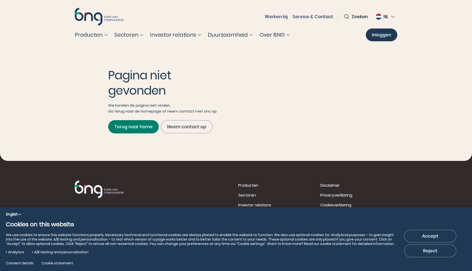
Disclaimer (330, 185)
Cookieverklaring (335, 205)
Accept (430, 236)
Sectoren (247, 195)
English (12, 214)
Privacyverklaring (336, 195)
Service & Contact (313, 17)
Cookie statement (57, 263)
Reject (430, 251)
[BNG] (99, 17)
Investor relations (254, 205)
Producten (248, 185)
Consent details (20, 263)
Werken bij (276, 17)
